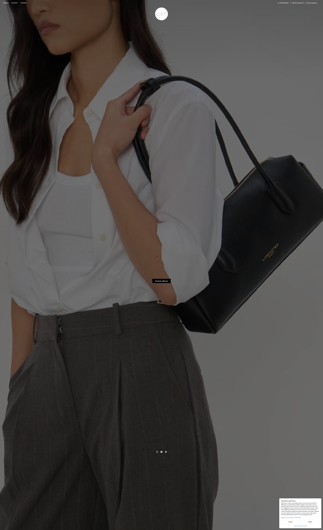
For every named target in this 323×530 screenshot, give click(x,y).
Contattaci (23, 3)
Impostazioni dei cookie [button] (300, 526)
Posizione (14, 3)
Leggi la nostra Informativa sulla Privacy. (291, 517)
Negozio (6, 3)
